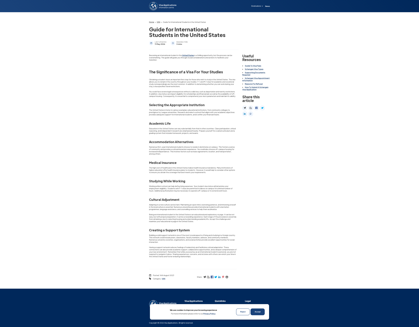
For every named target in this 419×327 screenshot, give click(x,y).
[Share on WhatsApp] (250, 113)
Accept (258, 312)
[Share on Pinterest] (223, 277)
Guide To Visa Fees (253, 66)
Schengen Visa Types (254, 69)
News (267, 6)
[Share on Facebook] (212, 277)
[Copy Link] (208, 277)
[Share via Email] (204, 277)
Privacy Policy (209, 314)
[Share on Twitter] (215, 277)
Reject (243, 312)
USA (163, 279)
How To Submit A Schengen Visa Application (255, 88)
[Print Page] (227, 277)
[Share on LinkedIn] (219, 277)
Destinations (256, 6)
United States (188, 55)
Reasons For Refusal (254, 84)
